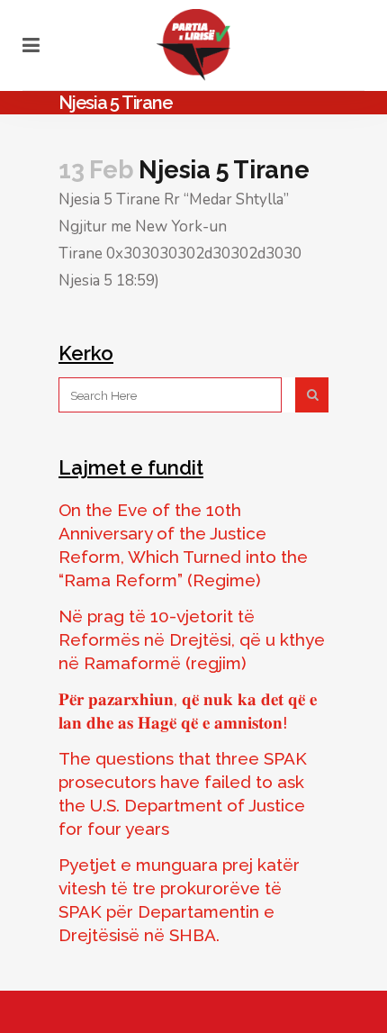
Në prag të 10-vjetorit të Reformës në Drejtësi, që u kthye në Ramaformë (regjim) (191, 639)
